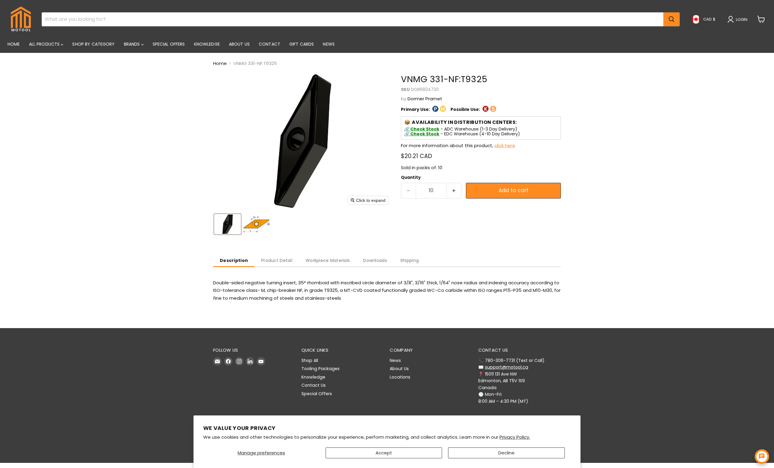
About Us (239, 44)
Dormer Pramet (425, 98)
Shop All (309, 360)
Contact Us (313, 385)
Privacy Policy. (514, 437)
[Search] (671, 19)
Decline (506, 453)
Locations (400, 377)
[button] (738, 19)
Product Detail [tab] (276, 260)
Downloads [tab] (375, 260)
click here (504, 145)
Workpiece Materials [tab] (328, 260)
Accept (384, 453)
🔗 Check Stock (421, 129)
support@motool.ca (506, 367)
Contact (269, 44)
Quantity (411, 177)
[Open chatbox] (762, 456)
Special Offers (169, 44)
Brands (132, 44)
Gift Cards (301, 44)
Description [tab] (234, 260)
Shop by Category (93, 44)
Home (14, 44)
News (329, 44)
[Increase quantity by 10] (454, 190)
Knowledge (207, 44)
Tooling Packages (320, 369)
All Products (45, 44)
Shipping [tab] (409, 260)
